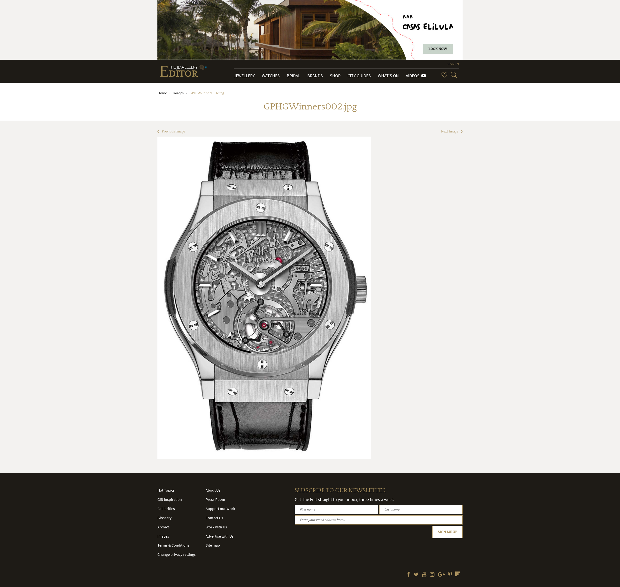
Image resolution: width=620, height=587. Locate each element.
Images (178, 93)
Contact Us (214, 517)
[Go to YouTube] (424, 575)
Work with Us (216, 527)
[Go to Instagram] (432, 575)
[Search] (454, 75)
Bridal (293, 75)
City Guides (359, 75)
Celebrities (166, 508)
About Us (213, 490)
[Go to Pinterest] (450, 575)
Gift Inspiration (169, 499)
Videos (413, 75)
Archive (163, 527)
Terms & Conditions (173, 545)
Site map (213, 545)
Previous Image (173, 131)
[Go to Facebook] (408, 575)
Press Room (215, 499)
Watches (271, 75)
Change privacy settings (176, 554)
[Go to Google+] (441, 575)
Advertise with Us (219, 536)
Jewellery (244, 75)
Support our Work (220, 508)
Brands (315, 75)
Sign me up (447, 532)
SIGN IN (453, 64)
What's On (388, 75)
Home (162, 93)
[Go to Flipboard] (457, 574)
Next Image (449, 131)
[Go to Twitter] (416, 575)
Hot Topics (166, 490)
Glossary (164, 517)
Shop (335, 75)
